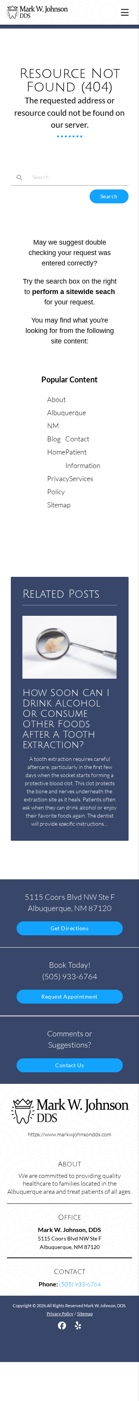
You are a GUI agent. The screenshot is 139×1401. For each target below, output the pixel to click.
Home (56, 452)
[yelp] (78, 1325)
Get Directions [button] (69, 928)
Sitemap (59, 504)
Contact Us (69, 1065)
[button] (127, 11)
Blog (54, 438)
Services (81, 478)
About (56, 399)
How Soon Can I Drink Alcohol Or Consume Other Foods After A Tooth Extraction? (66, 719)
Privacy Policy (60, 1313)
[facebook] (62, 1325)
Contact (77, 438)
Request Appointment (69, 996)
